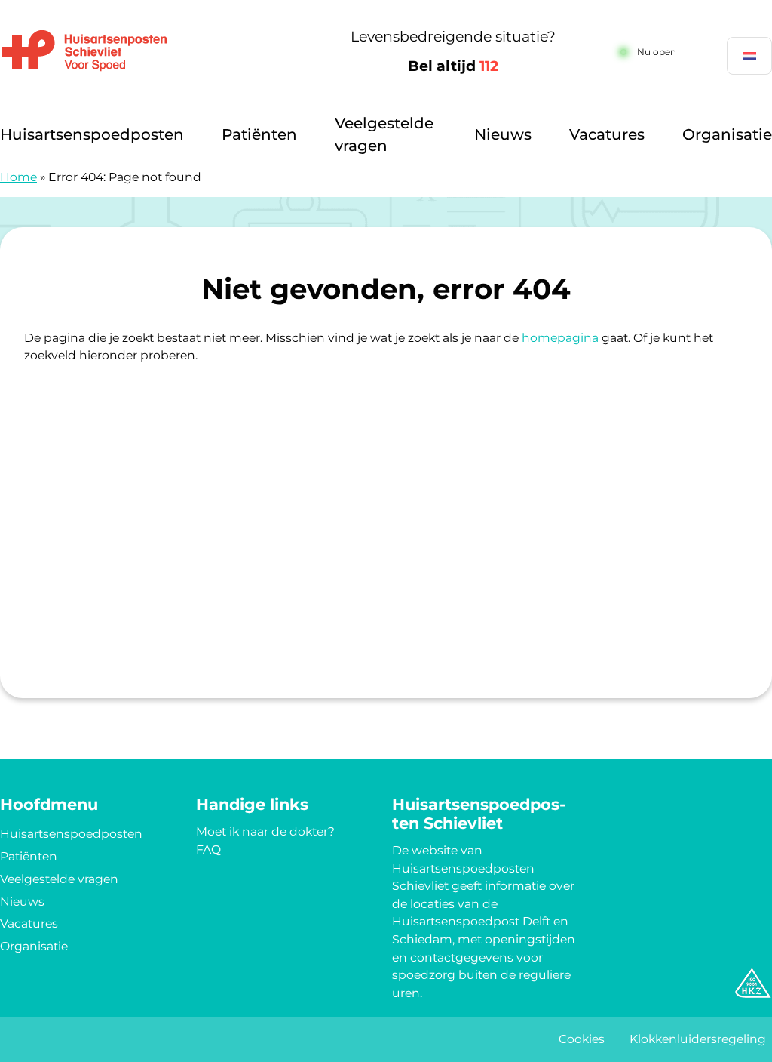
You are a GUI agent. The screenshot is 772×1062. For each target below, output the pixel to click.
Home (18, 177)
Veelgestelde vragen (384, 134)
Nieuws (503, 134)
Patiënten (259, 134)
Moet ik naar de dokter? (265, 831)
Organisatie (727, 134)
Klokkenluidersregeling (698, 1039)
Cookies (582, 1039)
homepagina (560, 338)
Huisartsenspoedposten (92, 134)
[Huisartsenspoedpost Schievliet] (149, 51)
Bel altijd (453, 66)
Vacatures (607, 134)
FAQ (208, 849)
